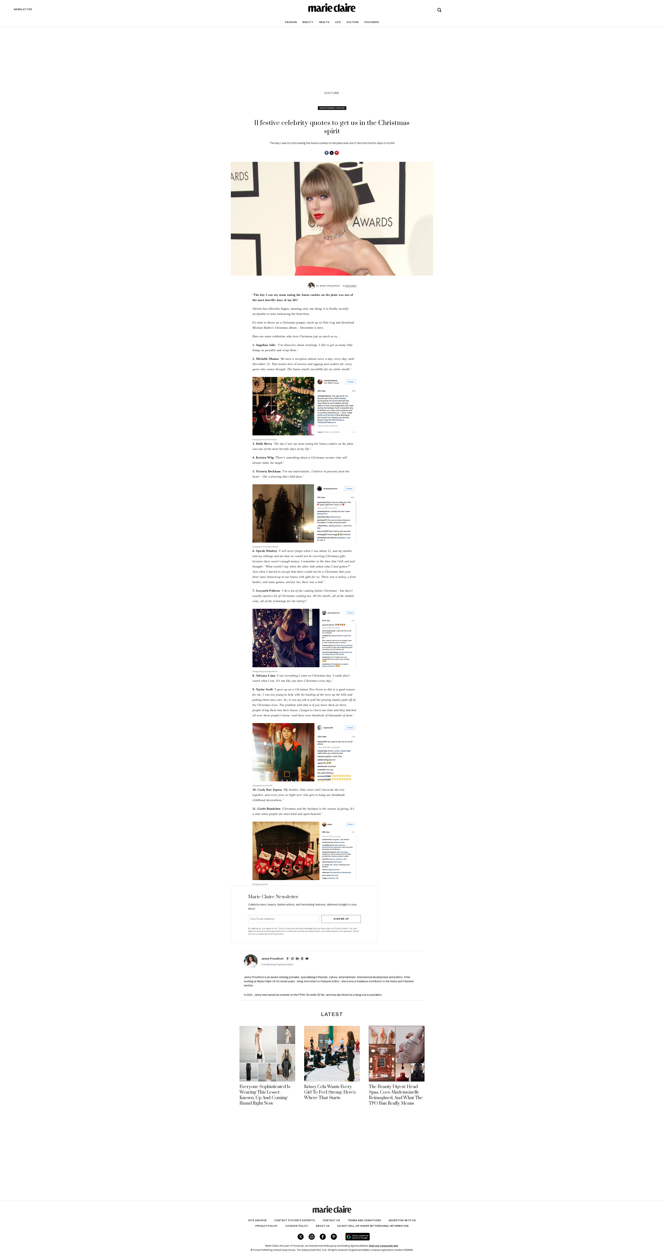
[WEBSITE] (302, 958)
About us (323, 1226)
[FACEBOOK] (287, 958)
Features (350, 286)
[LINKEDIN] (297, 958)
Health (324, 22)
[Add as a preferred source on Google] (379, 1236)
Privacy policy (266, 1226)
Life (338, 22)
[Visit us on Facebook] (323, 1237)
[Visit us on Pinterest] (334, 1237)
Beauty (307, 22)
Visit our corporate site (383, 1246)
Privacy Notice (341, 928)
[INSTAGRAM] (292, 958)
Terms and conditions (364, 1220)
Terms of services (286, 928)
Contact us (331, 1220)
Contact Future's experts (294, 1220)
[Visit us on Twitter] (301, 1237)
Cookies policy (296, 1226)
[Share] (327, 153)
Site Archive (257, 1220)
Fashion (291, 22)
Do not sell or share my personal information (373, 1226)
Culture (352, 22)
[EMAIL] (307, 958)
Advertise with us (402, 1220)
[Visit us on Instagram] (312, 1237)
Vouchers (371, 22)
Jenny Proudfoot (329, 286)
